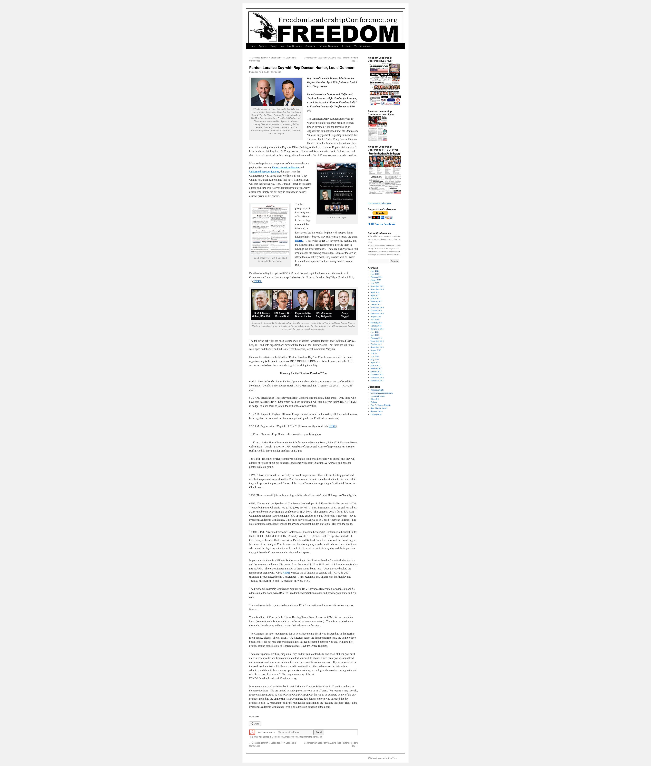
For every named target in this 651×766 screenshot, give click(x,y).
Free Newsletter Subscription (379, 203)
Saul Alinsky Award (379, 408)
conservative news (378, 395)
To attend (346, 46)
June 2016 (375, 319)
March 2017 (375, 298)
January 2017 (376, 304)
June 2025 (375, 273)
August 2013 (376, 350)
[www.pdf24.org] (252, 731)
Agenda (262, 46)
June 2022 (375, 283)
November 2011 (377, 380)
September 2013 (377, 347)
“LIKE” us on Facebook (381, 224)
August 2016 (376, 316)
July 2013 (375, 353)
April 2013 (375, 362)
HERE (332, 426)
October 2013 (376, 344)
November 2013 (377, 341)
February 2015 (376, 337)
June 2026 (375, 270)
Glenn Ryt (375, 398)
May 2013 (375, 359)
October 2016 (376, 310)
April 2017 (375, 295)
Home (252, 46)
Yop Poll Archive (362, 46)
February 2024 (376, 276)
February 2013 (376, 368)
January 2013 (376, 371)
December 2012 (377, 374)
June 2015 (375, 331)
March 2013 (375, 365)
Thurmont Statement (328, 46)
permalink (317, 736)
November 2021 (377, 286)
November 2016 (377, 307)
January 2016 (376, 325)
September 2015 (377, 328)
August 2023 (376, 280)
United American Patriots (285, 167)
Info (282, 46)
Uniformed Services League (264, 171)
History (273, 46)
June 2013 (375, 356)
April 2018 (375, 292)
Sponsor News (377, 411)
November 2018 (377, 289)
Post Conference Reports (381, 405)
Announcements (377, 389)
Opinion (374, 402)
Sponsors (310, 46)
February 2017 (376, 301)
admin (278, 71)
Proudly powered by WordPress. (384, 758)
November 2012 (377, 377)
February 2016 (376, 322)
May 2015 (375, 334)
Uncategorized (376, 414)
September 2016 (377, 313)
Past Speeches (294, 46)
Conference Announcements (285, 736)
